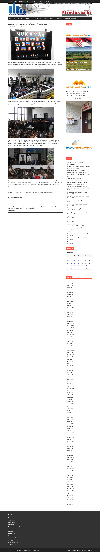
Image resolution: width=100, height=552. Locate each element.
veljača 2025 (70, 321)
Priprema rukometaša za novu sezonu (76, 204)
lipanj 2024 (70, 339)
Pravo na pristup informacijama (37, 1)
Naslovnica (12, 18)
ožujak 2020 (70, 453)
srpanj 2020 (70, 444)
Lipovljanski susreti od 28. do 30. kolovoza (77, 196)
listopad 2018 (70, 491)
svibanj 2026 (70, 287)
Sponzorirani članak (13, 538)
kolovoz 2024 (70, 334)
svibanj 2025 (70, 314)
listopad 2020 (70, 437)
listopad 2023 (70, 357)
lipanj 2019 (70, 473)
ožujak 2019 (70, 479)
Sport (9, 540)
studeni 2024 (70, 328)
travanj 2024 (70, 343)
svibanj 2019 (70, 475)
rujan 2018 (69, 493)
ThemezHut (89, 550)
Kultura (10, 522)
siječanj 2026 (70, 296)
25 (67, 268)
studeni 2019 (70, 462)
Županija (45, 18)
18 (67, 265)
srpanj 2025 (70, 310)
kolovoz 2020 (70, 441)
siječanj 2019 (70, 484)
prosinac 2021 (70, 406)
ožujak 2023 (70, 372)
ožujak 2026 (70, 292)
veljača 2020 (70, 455)
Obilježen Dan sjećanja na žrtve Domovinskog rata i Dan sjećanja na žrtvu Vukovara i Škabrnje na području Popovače (21, 208)
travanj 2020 (70, 450)
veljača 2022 (70, 401)
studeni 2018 (70, 488)
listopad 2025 (70, 303)
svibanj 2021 (70, 421)
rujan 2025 (69, 305)
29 (82, 268)
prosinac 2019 (70, 459)
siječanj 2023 (70, 377)
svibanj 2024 (70, 341)
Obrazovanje (11, 529)
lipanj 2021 (70, 419)
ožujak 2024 (70, 345)
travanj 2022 (70, 397)
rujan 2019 (69, 466)
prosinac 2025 (70, 299)
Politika (10, 533)
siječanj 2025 (70, 323)
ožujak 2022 (70, 399)
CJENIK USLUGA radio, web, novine (22, 1)
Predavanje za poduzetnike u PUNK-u (76, 192)
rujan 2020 (69, 439)
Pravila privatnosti (70, 18)
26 (71, 268)
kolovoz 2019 (70, 468)
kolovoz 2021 (70, 415)
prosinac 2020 (70, 433)
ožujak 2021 (70, 426)
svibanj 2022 (70, 395)
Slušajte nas (47, 1)
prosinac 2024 (70, 325)
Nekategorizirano (12, 526)
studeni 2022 (70, 381)
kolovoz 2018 (70, 495)
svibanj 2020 (70, 448)
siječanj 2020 (70, 457)
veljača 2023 (70, 374)
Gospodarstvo (11, 520)
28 (78, 268)
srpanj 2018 (70, 497)
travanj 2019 (70, 477)
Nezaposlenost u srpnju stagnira (75, 200)
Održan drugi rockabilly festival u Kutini (77, 220)
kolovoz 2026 (70, 281)
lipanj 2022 (70, 392)
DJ (21, 26)
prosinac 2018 (70, 486)
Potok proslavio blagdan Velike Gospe (76, 233)
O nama (59, 18)
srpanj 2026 (70, 283)
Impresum (11, 1)
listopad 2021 (70, 410)
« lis (67, 272)
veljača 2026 (70, 294)
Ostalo (52, 18)
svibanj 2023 (70, 368)
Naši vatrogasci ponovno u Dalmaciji (76, 241)
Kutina (20, 18)
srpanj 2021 (70, 417)
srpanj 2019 (70, 470)
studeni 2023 (70, 354)
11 (67, 263)
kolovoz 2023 (70, 361)
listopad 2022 (70, 383)
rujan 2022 (69, 386)
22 (82, 265)
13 (75, 263)
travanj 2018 (70, 504)
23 (86, 265)
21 (78, 265)
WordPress (75, 550)
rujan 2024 (69, 332)
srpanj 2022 (70, 390)
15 (82, 263)
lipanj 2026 (70, 285)
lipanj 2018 (70, 499)
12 (71, 263)
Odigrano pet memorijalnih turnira (76, 162)
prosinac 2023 (70, 352)
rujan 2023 (69, 359)
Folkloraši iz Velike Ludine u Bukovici (76, 238)
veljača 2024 (70, 348)
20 (75, 265)
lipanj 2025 (70, 312)
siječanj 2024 (70, 350)
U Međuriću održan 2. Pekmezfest (75, 174)
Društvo (10, 518)
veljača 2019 (70, 482)
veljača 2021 (70, 428)
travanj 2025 (70, 316)
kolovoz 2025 (70, 308)
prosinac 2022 (70, 379)
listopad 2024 (70, 330)
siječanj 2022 (70, 404)
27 (75, 268)
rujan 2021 (69, 412)
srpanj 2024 (70, 337)
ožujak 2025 (70, 319)
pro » (69, 272)
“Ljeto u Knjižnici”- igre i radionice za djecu (77, 216)
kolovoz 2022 (70, 388)
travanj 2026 (70, 290)
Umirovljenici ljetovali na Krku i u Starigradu (78, 212)
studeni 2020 (70, 435)
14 (78, 263)
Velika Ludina (37, 18)
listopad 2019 (70, 464)
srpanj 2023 (70, 363)
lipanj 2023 (70, 366)
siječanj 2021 (70, 430)
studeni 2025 (70, 301)
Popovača (28, 18)
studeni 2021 (70, 408)
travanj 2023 (70, 370)
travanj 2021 (70, 424)
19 (71, 265)
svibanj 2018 (70, 502)
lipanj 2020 (70, 446)
